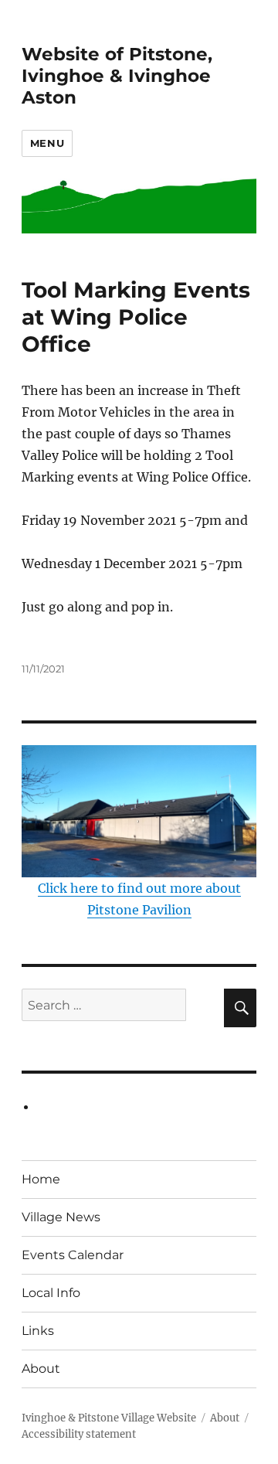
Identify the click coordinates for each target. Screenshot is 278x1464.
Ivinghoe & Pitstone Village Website (109, 1418)
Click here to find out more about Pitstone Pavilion (139, 899)
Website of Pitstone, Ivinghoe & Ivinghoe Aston (117, 75)
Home (41, 1179)
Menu (47, 143)
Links (38, 1330)
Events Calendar (73, 1255)
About (41, 1368)
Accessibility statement (79, 1434)
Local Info (51, 1292)
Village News (61, 1217)
